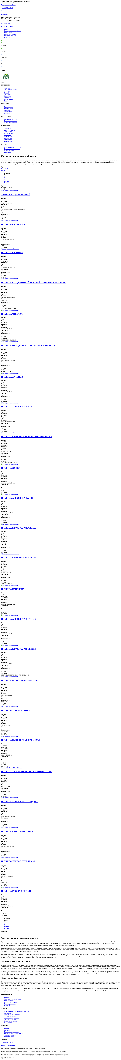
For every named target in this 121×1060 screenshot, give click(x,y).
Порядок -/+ (4, 168)
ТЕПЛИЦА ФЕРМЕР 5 (12, 252)
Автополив (7, 1013)
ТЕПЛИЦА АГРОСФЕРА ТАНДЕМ (18, 498)
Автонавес (7, 1030)
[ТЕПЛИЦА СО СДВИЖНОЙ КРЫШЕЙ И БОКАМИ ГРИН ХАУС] (10, 278)
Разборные (7, 152)
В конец (6, 183)
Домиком (7, 113)
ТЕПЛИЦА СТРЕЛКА (11, 314)
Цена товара (4, 170)
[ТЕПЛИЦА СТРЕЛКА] (10, 310)
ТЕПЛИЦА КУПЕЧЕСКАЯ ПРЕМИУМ (20, 740)
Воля (5, 101)
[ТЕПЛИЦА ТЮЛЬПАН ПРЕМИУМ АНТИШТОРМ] (11, 768)
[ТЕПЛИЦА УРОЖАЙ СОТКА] (10, 706)
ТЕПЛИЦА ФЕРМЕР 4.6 (13, 224)
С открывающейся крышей (12, 147)
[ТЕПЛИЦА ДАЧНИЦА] (10, 373)
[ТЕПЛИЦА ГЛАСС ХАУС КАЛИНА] (10, 524)
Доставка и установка (10, 34)
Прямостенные (8, 107)
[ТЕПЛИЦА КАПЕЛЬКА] (10, 585)
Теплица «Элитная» (10, 1019)
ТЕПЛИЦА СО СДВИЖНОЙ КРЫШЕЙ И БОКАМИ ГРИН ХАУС (33, 282)
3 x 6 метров (8, 136)
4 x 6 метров (8, 139)
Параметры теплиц (10, 35)
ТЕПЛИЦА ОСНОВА (11, 468)
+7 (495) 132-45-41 (7, 26)
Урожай (6, 93)
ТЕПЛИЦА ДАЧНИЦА (12, 377)
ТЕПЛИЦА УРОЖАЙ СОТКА (15, 710)
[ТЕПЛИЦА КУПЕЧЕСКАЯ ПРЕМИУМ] (10, 736)
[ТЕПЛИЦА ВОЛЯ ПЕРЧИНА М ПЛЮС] (10, 676)
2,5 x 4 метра (8, 131)
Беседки (6, 1028)
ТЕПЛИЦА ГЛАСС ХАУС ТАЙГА (17, 831)
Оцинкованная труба (10, 119)
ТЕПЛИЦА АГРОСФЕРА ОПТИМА (18, 619)
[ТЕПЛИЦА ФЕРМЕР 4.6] (10, 220)
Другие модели (8, 99)
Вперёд (6, 181)
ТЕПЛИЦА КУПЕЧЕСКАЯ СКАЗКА (19, 558)
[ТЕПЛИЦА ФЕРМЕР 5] (10, 249)
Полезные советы (9, 1036)
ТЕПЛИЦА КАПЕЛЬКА (12, 589)
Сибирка (7, 88)
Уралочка (7, 91)
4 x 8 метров (8, 141)
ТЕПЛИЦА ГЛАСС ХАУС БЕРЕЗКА (18, 649)
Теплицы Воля (8, 94)
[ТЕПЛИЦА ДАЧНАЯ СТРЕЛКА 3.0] (10, 857)
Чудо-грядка (8, 1022)
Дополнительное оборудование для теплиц (17, 1011)
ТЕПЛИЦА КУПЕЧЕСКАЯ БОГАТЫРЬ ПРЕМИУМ (26, 436)
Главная (6, 29)
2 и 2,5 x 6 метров (9, 130)
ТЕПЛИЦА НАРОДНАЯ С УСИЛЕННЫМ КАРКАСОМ (28, 345)
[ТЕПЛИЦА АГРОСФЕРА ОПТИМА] (10, 615)
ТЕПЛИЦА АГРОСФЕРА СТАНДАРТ (19, 801)
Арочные (7, 110)
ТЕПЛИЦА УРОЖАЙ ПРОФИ (16, 891)
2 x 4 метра (7, 128)
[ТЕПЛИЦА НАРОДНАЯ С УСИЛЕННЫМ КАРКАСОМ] (10, 341)
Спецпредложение (10, 1035)
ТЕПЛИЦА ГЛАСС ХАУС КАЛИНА (18, 528)
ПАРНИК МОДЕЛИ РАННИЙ (15, 194)
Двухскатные (8, 111)
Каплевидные (8, 108)
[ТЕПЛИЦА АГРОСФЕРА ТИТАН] (10, 403)
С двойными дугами (10, 122)
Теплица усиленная (10, 1016)
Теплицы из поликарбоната (12, 31)
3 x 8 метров (8, 138)
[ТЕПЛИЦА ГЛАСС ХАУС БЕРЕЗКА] (10, 645)
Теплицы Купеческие (10, 89)
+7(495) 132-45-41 (7, 1042)
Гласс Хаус (7, 96)
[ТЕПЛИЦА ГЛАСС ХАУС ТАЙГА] (10, 827)
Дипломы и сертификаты (12, 1014)
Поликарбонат (8, 32)
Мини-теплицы (9, 150)
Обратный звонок (6, 23)
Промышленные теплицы (12, 149)
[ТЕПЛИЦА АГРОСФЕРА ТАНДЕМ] (10, 494)
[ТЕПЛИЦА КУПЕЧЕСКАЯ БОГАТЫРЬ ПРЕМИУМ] (10, 433)
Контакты (7, 37)
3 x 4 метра (7, 135)
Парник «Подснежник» (11, 1032)
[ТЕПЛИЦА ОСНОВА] (10, 464)
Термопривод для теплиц (11, 1018)
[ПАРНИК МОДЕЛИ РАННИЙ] (10, 190)
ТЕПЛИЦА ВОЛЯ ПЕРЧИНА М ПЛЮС (20, 680)
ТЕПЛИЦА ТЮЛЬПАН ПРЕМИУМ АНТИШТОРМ (26, 771)
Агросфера (7, 97)
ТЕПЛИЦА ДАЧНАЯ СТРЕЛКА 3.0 (18, 861)
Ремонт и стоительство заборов (13, 1033)
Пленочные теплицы (10, 121)
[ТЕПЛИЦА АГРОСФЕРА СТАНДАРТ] (10, 797)
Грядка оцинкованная (10, 1021)
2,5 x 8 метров (8, 133)
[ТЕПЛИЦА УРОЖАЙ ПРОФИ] (10, 887)
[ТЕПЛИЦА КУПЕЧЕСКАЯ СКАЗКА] (10, 554)
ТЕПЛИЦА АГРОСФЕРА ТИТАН (17, 407)
